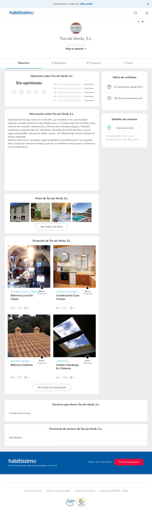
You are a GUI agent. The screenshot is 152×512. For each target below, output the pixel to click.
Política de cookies (85, 491)
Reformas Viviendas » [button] (21, 361)
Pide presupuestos (129, 462)
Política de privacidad (58, 491)
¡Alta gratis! (86, 4)
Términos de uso (33, 491)
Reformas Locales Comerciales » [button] (27, 292)
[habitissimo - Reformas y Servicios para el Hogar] (20, 13)
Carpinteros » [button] (63, 361)
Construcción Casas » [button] (67, 292)
